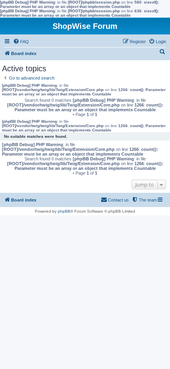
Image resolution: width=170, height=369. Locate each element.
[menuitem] (21, 41)
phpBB (64, 211)
